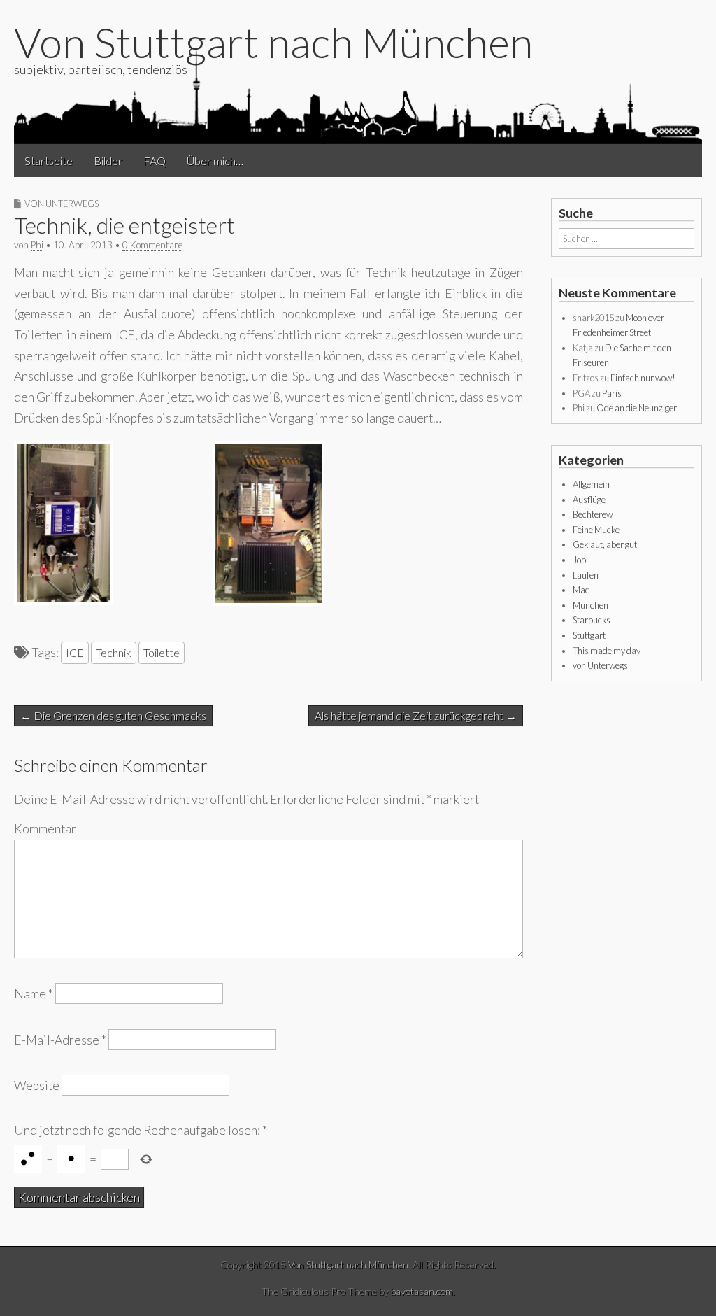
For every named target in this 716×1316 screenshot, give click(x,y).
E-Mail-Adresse (60, 1039)
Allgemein (591, 484)
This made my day (606, 650)
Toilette (161, 652)
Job (579, 559)
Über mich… (215, 160)
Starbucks (591, 619)
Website (36, 1084)
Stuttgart (589, 635)
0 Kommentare (152, 244)
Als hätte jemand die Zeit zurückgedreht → (416, 715)
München (590, 605)
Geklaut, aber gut (605, 544)
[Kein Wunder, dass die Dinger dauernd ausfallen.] (268, 601)
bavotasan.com (422, 1291)
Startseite (48, 160)
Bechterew (593, 514)
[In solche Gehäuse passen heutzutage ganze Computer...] (63, 600)
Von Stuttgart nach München (273, 42)
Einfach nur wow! (642, 377)
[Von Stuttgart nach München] (358, 96)
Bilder (108, 160)
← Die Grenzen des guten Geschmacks (113, 715)
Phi (37, 244)
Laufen (586, 575)
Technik (113, 652)
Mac (581, 589)
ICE (75, 652)
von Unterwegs (61, 203)
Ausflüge (589, 499)
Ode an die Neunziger (636, 407)
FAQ (154, 160)
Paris (612, 393)
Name (33, 993)
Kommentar (45, 828)
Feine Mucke (596, 529)
